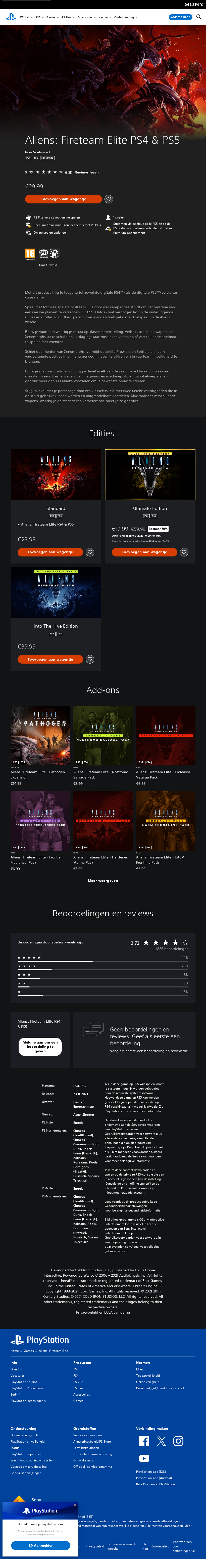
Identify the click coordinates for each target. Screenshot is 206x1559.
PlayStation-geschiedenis (28, 1401)
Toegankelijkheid (148, 1375)
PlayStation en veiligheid (27, 1441)
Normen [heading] (143, 1362)
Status (15, 1448)
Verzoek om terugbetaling (28, 1466)
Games (50, 17)
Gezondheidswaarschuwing (92, 1454)
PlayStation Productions (27, 1388)
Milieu (140, 1369)
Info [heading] (14, 1362)
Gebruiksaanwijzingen (26, 1473)
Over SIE (16, 1369)
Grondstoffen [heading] (84, 1428)
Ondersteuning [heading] (23, 1428)
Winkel (24, 17)
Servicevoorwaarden (87, 1435)
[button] (40, 1047)
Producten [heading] (82, 1362)
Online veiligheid (147, 1382)
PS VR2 (78, 1382)
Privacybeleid (95, 1546)
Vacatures (18, 1375)
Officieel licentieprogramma (92, 1466)
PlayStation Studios (24, 1382)
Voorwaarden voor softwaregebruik (184, 1546)
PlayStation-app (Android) (154, 1478)
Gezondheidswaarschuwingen (126, 1206)
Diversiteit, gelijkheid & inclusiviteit (160, 1388)
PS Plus (66, 17)
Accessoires (84, 17)
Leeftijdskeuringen (86, 1448)
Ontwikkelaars (83, 1460)
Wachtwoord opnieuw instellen (32, 1460)
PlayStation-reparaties (26, 1454)
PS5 (37, 17)
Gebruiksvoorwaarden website (123, 1546)
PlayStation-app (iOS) (151, 1471)
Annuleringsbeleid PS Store (92, 1441)
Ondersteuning (124, 17)
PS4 (76, 1375)
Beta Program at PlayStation (155, 1484)
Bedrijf (15, 1394)
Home (15, 1351)
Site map (145, 1546)
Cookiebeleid (160, 1546)
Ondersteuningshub (24, 1435)
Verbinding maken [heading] (152, 1428)
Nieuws (103, 17)
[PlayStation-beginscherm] (11, 17)
